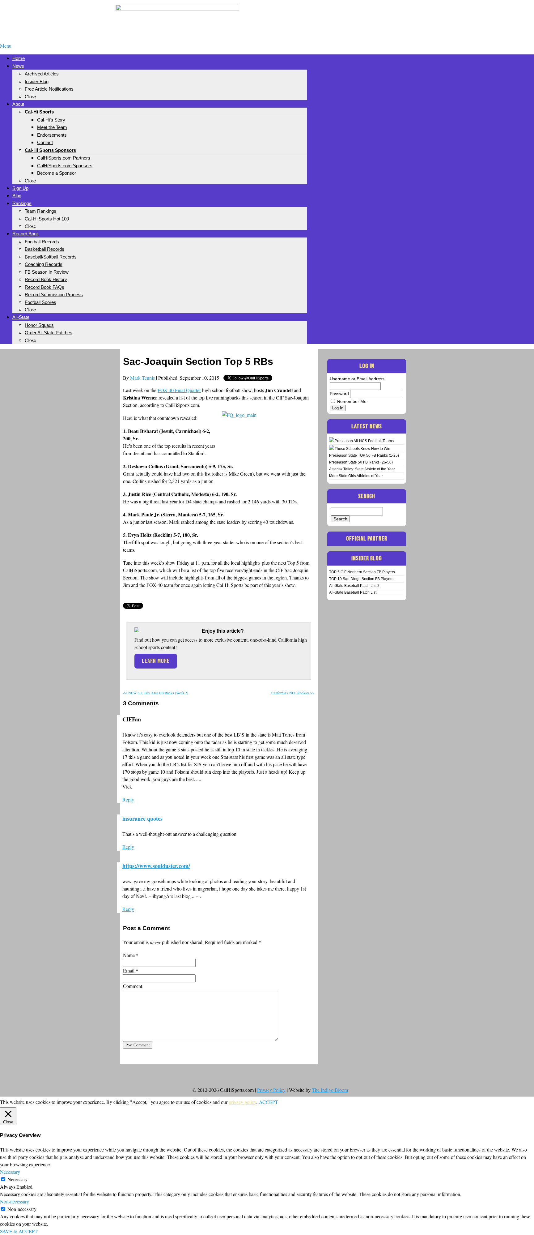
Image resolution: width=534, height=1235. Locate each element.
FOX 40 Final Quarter (179, 390)
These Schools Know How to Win (362, 449)
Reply (128, 799)
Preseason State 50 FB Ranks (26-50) (361, 462)
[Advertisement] (356, 15)
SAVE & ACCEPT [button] (19, 1231)
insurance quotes (142, 818)
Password (339, 393)
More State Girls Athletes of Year (356, 476)
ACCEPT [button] (268, 1102)
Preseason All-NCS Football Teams (364, 441)
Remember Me (352, 401)
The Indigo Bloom (330, 1090)
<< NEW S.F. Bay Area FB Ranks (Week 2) (155, 692)
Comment (132, 986)
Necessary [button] (10, 1172)
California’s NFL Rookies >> (293, 692)
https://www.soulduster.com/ (156, 866)
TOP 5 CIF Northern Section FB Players (362, 572)
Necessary (17, 1179)
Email (128, 970)
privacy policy (242, 1102)
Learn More (156, 661)
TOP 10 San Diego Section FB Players (361, 579)
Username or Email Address (357, 378)
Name (129, 955)
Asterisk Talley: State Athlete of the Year (362, 469)
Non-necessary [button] (14, 1201)
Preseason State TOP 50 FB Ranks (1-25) (364, 455)
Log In (337, 408)
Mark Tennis (142, 377)
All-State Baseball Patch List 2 (354, 585)
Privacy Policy (271, 1090)
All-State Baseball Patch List (352, 592)
